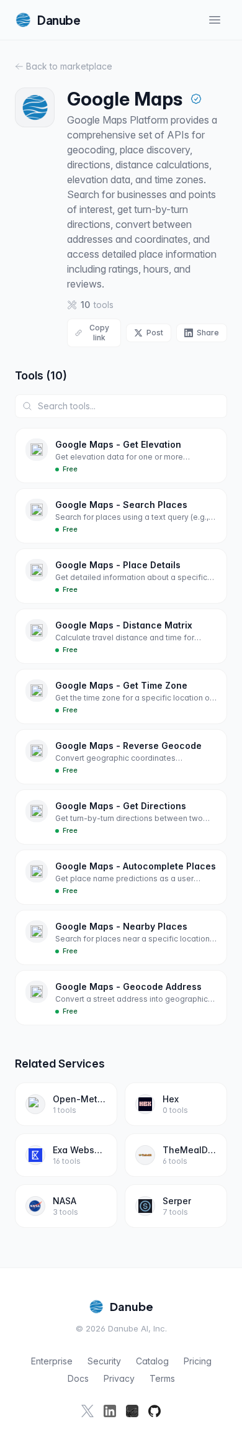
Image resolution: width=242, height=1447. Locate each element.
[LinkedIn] (110, 1411)
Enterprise (52, 1361)
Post (154, 332)
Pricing (198, 1361)
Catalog (152, 1361)
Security (104, 1361)
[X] (87, 1411)
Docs (78, 1378)
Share (208, 332)
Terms (162, 1378)
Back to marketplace (69, 66)
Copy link (99, 332)
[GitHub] (154, 1411)
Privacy (119, 1378)
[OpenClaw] (132, 1411)
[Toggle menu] (214, 19)
